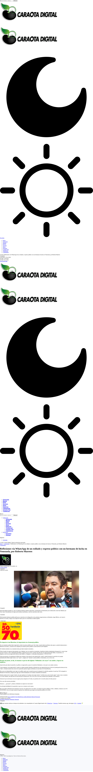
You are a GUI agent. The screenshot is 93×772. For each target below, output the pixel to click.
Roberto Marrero (31, 696)
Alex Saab (10, 696)
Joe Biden (18, 696)
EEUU (14, 696)
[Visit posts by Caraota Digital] (5, 565)
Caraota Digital (3, 567)
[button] (3, 261)
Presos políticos (24, 696)
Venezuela (37, 696)
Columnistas (6, 543)
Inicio (1, 543)
